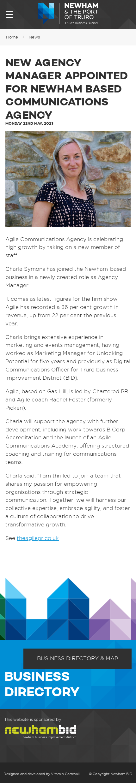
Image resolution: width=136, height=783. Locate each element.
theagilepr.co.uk (38, 538)
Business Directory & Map (77, 658)
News (34, 37)
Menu (9, 14)
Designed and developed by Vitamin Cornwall (41, 774)
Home (12, 37)
